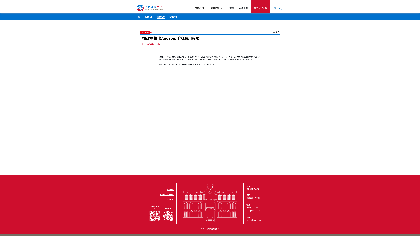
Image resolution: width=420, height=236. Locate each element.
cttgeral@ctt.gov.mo (254, 220)
